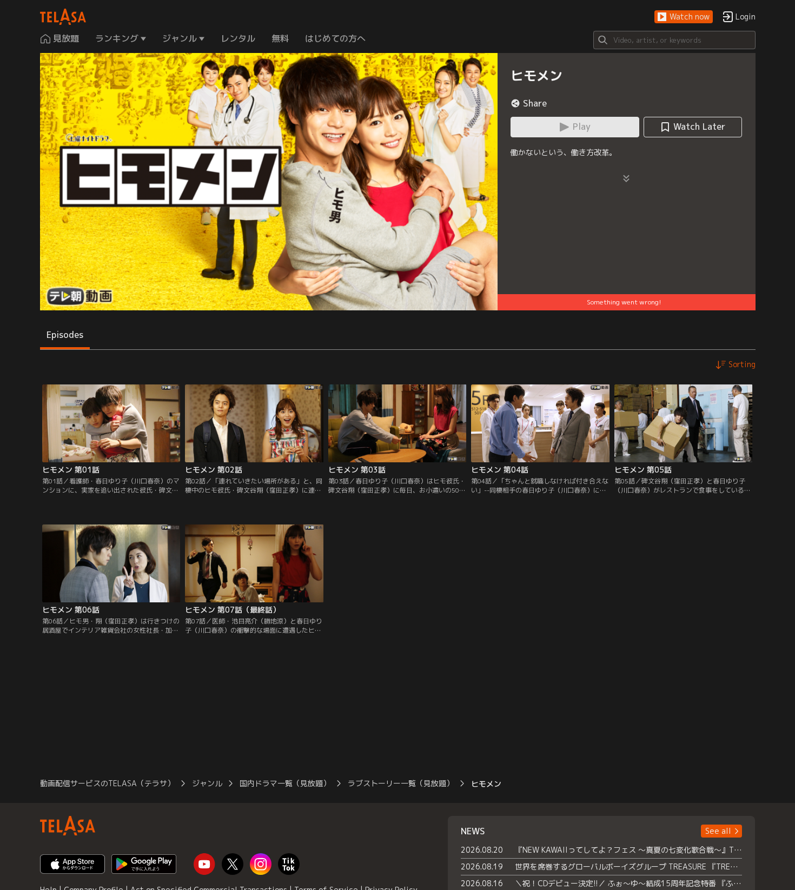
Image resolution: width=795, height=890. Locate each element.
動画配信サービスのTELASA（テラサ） (107, 783)
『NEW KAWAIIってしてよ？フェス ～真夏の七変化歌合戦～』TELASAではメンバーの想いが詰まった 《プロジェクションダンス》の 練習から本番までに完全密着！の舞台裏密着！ (629, 850)
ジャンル (207, 783)
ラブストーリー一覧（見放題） (401, 783)
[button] (683, 17)
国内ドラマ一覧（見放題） (285, 783)
